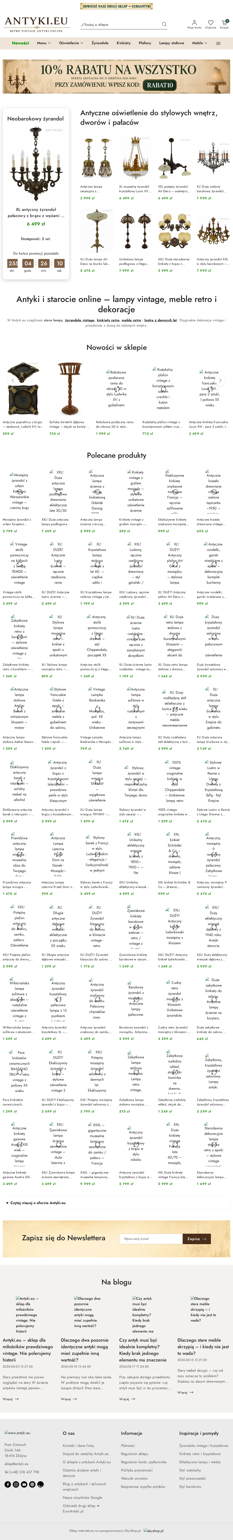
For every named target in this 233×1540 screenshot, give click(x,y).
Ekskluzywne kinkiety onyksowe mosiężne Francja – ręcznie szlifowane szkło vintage (172, 521)
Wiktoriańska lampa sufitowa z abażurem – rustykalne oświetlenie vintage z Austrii (19, 1029)
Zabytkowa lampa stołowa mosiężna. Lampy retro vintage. (133, 1102)
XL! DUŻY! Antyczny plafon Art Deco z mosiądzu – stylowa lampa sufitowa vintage (174, 594)
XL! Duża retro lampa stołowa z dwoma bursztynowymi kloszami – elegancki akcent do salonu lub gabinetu (173, 666)
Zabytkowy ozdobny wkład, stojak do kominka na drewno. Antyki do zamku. (172, 1102)
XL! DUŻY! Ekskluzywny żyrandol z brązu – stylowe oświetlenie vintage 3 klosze (58, 1102)
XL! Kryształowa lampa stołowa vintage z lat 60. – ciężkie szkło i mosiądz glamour (95, 594)
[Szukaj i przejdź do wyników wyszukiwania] (164, 24)
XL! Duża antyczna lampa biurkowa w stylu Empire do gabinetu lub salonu (213, 739)
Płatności (128, 1445)
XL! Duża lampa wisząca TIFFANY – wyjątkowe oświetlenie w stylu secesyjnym (95, 811)
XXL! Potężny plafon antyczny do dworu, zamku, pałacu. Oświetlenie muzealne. (18, 957)
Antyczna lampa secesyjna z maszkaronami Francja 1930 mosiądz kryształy (96, 188)
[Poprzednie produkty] (13, 381)
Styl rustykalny (190, 1470)
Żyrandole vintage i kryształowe (203, 1445)
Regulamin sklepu (134, 1453)
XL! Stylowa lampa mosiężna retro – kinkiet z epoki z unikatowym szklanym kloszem (56, 666)
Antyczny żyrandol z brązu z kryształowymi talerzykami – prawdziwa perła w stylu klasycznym (57, 811)
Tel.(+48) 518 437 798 (22, 1472)
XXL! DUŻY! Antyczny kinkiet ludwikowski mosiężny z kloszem (172, 957)
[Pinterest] (32, 1484)
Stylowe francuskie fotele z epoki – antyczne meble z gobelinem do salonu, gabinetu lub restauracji (58, 739)
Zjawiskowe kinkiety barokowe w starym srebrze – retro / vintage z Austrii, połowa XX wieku (133, 957)
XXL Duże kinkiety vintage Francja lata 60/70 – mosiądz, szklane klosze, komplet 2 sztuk (174, 1174)
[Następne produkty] (220, 381)
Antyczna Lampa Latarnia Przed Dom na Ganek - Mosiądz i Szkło (58, 884)
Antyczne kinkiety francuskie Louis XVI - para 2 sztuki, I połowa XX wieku (208, 424)
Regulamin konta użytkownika (144, 1462)
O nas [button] (68, 1433)
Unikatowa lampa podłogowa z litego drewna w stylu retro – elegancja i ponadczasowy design (135, 261)
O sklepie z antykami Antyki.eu (87, 1462)
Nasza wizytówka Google (82, 1497)
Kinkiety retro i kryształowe (199, 1453)
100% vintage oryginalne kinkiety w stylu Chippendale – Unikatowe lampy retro (174, 811)
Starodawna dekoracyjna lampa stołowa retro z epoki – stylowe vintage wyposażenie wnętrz (213, 1174)
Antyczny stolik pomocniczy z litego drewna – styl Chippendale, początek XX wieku (96, 666)
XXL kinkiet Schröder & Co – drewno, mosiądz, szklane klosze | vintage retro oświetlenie (174, 884)
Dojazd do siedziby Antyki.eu (86, 1453)
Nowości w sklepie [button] (116, 347)
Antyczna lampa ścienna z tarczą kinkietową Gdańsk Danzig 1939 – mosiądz (93, 521)
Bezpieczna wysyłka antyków (143, 1486)
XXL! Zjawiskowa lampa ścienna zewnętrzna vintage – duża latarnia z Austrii (58, 1174)
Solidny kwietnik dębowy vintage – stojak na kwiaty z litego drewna (68, 424)
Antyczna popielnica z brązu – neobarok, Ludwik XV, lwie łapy (23, 424)
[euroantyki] (116, 5)
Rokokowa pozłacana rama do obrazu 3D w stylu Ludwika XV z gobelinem (115, 424)
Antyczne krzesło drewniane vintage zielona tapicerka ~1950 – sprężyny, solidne (210, 521)
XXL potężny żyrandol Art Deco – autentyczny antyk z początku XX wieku (174, 188)
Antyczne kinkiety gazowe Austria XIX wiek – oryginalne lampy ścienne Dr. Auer (19, 1174)
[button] (44, 43)
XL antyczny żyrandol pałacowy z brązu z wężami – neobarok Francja (36, 213)
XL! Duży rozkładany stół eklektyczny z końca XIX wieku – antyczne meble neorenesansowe (174, 739)
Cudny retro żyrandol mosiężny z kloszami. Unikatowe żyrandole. (173, 1029)
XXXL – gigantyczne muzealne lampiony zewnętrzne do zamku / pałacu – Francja (96, 1174)
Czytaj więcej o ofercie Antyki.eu (38, 1202)
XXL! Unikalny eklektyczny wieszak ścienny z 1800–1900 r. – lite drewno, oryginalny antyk (135, 884)
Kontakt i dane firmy (78, 1445)
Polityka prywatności (137, 1470)
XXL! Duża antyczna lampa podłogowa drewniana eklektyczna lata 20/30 (57, 521)
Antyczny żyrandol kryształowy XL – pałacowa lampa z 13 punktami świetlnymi (56, 1029)
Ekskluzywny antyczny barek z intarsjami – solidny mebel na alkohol (17, 811)
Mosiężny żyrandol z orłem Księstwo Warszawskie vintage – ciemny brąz (19, 521)
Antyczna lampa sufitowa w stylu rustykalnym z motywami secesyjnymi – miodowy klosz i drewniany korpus (135, 739)
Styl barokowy (190, 1486)
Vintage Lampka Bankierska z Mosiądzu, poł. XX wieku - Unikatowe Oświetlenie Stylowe (96, 739)
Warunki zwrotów (134, 1478)
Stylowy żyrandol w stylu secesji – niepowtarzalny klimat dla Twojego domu (134, 811)
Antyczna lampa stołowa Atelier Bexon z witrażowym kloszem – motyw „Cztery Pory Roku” (19, 739)
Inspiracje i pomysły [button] (198, 1433)
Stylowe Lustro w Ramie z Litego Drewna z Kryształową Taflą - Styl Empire (213, 811)
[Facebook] (8, 1484)
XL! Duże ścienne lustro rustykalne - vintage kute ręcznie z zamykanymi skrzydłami (135, 666)
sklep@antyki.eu (16, 1463)
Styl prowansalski (192, 1478)
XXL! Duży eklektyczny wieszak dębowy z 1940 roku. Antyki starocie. (212, 957)
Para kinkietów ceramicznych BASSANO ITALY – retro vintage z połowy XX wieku (18, 1102)
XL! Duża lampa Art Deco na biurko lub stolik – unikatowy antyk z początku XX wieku (97, 261)
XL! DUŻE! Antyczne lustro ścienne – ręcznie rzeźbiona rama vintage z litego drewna (58, 594)
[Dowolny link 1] (40, 1484)
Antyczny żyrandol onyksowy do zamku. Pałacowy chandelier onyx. (94, 1029)
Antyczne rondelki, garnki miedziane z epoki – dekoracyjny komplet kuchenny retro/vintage (211, 594)
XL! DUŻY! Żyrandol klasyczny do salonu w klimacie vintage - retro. (96, 957)
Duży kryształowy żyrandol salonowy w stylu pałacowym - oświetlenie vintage (211, 666)
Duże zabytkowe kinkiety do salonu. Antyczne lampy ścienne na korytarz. (213, 1029)
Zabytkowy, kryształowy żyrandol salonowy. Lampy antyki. (213, 1102)
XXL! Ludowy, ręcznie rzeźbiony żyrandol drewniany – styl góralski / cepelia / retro (134, 594)
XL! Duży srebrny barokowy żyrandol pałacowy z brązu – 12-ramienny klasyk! (213, 188)
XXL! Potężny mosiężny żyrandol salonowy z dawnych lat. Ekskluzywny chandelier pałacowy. (96, 1102)
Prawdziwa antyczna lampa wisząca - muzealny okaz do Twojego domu (17, 884)
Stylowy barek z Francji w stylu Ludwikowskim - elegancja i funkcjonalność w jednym (96, 884)
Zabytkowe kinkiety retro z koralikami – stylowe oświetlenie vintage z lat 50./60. (17, 666)
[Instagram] (16, 1484)
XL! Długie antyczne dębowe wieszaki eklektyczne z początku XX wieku (57, 957)
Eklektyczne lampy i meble (199, 1462)
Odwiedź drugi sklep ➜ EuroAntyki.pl (81, 1508)
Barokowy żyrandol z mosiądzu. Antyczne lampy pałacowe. (133, 1029)
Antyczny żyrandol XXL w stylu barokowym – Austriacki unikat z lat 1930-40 (212, 261)
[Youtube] (24, 1484)
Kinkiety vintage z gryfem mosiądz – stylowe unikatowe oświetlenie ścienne (133, 521)
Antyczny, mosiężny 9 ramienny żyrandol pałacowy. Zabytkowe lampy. (212, 884)
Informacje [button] (131, 1433)
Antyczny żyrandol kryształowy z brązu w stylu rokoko (134, 1174)
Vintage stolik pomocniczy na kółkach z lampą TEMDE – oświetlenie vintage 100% (19, 594)
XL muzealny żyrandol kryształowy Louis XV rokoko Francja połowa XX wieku (135, 188)
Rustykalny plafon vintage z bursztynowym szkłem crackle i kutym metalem (162, 424)
